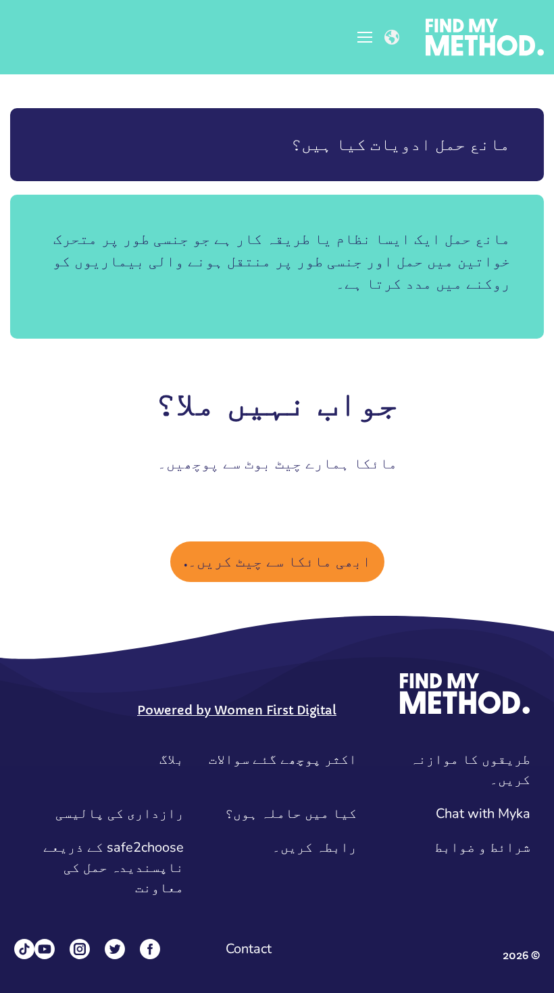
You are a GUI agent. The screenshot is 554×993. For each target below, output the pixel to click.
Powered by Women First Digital (236, 710)
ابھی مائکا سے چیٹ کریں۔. (277, 561)
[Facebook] (150, 949)
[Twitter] (115, 949)
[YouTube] (44, 949)
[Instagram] (80, 949)
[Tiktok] (24, 949)
